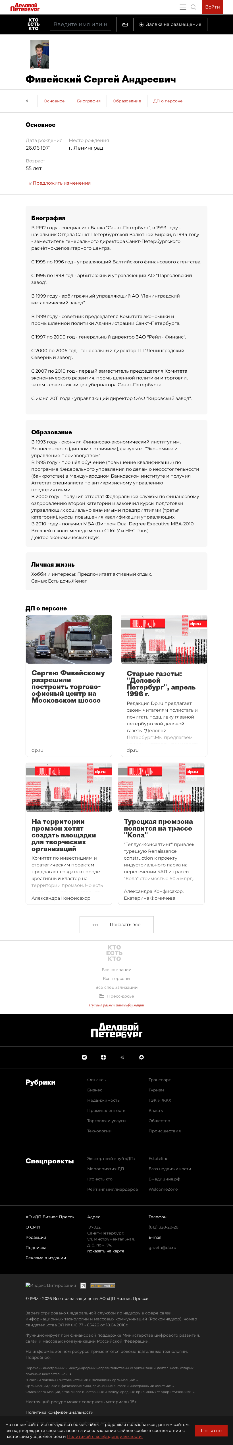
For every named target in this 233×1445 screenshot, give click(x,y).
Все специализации (116, 987)
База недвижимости (170, 1168)
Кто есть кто (100, 1179)
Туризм (156, 1090)
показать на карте (105, 1251)
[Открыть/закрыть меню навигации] (183, 7)
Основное (54, 101)
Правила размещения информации (116, 1005)
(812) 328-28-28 (163, 1227)
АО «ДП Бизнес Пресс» (50, 1216)
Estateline (158, 1158)
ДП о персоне (168, 101)
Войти (212, 7)
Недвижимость (103, 1100)
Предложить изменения (61, 183)
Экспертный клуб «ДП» (111, 1158)
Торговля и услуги (106, 1120)
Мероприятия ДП (105, 1168)
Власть (156, 1110)
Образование (127, 101)
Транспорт (160, 1079)
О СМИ (33, 1227)
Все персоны (116, 978)
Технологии (99, 1131)
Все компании (117, 969)
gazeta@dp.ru (162, 1247)
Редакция (36, 1237)
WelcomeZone (163, 1189)
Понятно (211, 1430)
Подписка (36, 1247)
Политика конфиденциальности (59, 1412)
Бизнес (94, 1090)
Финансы (97, 1079)
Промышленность (106, 1110)
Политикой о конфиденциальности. (105, 1436)
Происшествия (165, 1131)
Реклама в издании (46, 1257)
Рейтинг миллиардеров (112, 1189)
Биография (89, 101)
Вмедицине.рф (164, 1179)
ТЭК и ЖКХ (160, 1100)
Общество (159, 1120)
